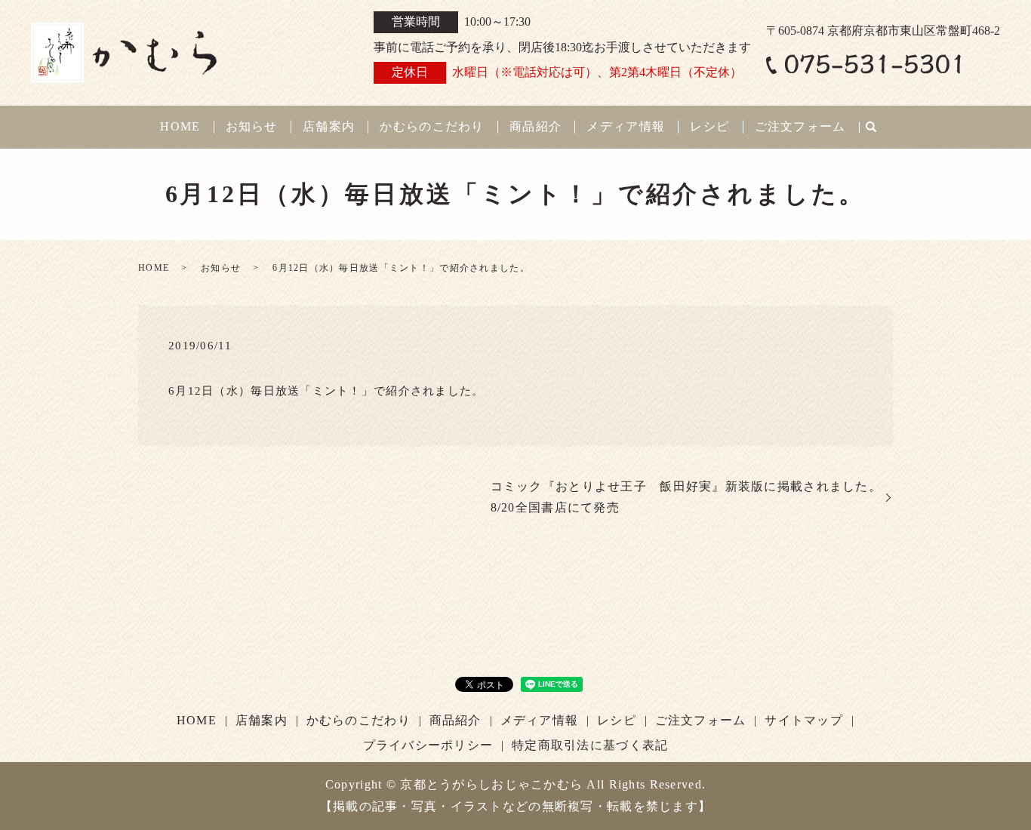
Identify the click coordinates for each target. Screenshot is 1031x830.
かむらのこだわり (432, 126)
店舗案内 (329, 126)
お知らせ (252, 126)
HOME (180, 126)
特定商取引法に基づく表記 (590, 745)
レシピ (709, 126)
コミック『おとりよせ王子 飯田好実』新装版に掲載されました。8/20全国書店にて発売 (686, 497)
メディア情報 (625, 126)
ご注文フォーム (800, 126)
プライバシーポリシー (428, 745)
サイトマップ (804, 720)
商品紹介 (535, 126)
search (871, 127)
